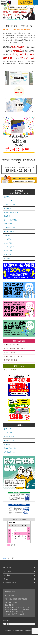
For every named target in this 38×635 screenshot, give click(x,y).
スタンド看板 (8, 243)
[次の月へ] (29, 522)
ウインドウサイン (9, 200)
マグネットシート (9, 227)
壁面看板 (7, 197)
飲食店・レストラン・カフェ (13, 356)
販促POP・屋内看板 (10, 360)
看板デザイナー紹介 (10, 448)
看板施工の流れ (9, 440)
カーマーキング (9, 247)
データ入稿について (10, 452)
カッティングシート (10, 204)
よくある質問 (8, 432)
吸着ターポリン (9, 250)
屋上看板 (7, 258)
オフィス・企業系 (9, 352)
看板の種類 (19, 191)
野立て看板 (7, 208)
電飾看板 (7, 216)
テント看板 (7, 239)
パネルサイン (8, 224)
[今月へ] (25, 522)
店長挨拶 (7, 444)
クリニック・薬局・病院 (11, 344)
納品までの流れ (9, 436)
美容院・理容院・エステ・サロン (14, 348)
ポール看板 (7, 254)
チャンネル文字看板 (10, 220)
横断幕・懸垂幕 (9, 231)
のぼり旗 (7, 235)
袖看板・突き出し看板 (11, 212)
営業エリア (7, 429)
